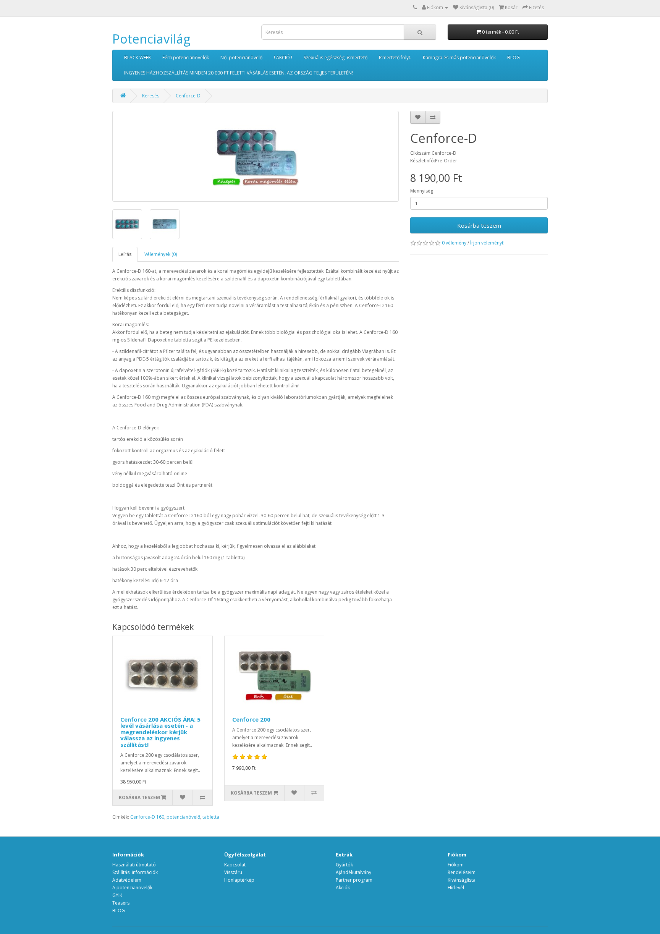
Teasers (120, 903)
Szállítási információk (135, 872)
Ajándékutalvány (353, 872)
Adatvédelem (126, 880)
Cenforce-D (188, 95)
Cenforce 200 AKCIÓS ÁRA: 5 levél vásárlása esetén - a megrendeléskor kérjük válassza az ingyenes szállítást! (160, 731)
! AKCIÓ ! (283, 57)
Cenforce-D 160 (147, 817)
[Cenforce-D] (255, 156)
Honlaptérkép (239, 880)
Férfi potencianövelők (185, 57)
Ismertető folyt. (395, 57)
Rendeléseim (462, 872)
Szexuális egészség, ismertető (335, 57)
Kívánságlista (462, 880)
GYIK (117, 895)
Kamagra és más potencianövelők (459, 57)
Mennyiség (421, 191)
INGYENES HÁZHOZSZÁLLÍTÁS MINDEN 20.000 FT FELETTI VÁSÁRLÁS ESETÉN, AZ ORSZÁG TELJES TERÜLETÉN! (238, 73)
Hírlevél (456, 887)
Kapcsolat (235, 864)
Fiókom (456, 864)
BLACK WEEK (137, 57)
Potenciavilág (151, 38)
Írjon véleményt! (487, 243)
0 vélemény (454, 243)
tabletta (210, 817)
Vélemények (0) (160, 254)
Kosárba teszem (479, 225)
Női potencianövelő (241, 57)
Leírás (124, 254)
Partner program (354, 880)
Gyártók (344, 864)
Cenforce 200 (251, 719)
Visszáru (233, 872)
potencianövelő (183, 817)
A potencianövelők (132, 887)
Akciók (343, 887)
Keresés (150, 95)
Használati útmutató (134, 864)
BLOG (513, 57)
